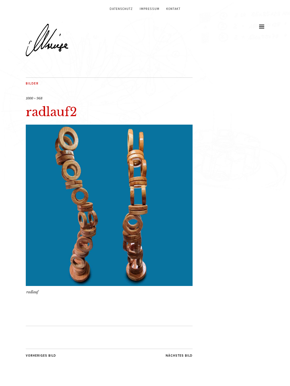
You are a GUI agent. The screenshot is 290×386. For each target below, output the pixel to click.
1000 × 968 (34, 98)
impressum (149, 9)
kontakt (173, 9)
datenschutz (121, 9)
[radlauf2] (109, 284)
